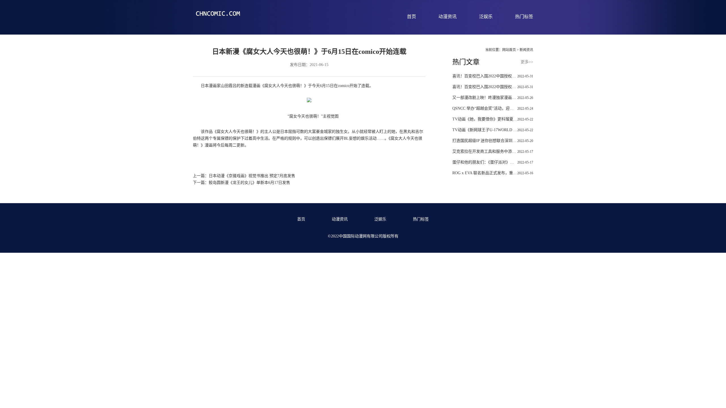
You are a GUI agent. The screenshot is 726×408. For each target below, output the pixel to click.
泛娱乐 (486, 16)
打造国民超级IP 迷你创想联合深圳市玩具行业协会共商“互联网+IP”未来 (492, 141)
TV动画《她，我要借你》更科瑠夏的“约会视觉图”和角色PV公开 (492, 119)
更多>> (527, 62)
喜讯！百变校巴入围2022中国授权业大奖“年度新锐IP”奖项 (492, 76)
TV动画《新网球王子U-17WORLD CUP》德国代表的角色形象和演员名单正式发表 (492, 130)
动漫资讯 (447, 16)
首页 (411, 16)
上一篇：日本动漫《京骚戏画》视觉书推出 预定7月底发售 (244, 176)
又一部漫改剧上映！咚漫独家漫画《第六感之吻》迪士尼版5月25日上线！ (492, 97)
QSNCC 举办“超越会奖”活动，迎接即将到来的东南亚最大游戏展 (492, 108)
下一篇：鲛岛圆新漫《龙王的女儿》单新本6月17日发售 (241, 182)
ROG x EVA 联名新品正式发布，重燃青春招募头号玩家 (492, 173)
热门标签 (524, 16)
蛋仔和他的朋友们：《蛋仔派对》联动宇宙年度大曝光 (492, 162)
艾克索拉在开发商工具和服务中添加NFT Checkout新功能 (492, 151)
